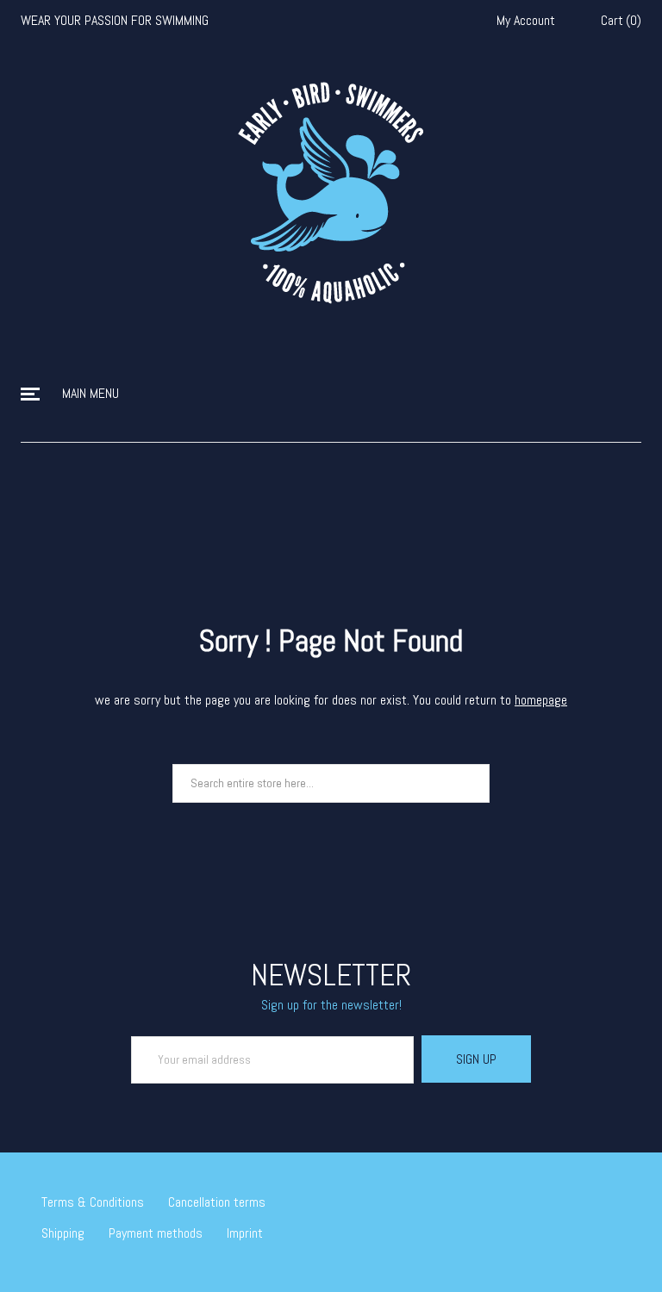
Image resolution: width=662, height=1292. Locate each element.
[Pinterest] (615, 1195)
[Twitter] (540, 1195)
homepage (541, 700)
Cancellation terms (216, 1202)
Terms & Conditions (92, 1202)
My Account (525, 20)
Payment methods (156, 1233)
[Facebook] (565, 1195)
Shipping (62, 1233)
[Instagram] (590, 1195)
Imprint (245, 1233)
